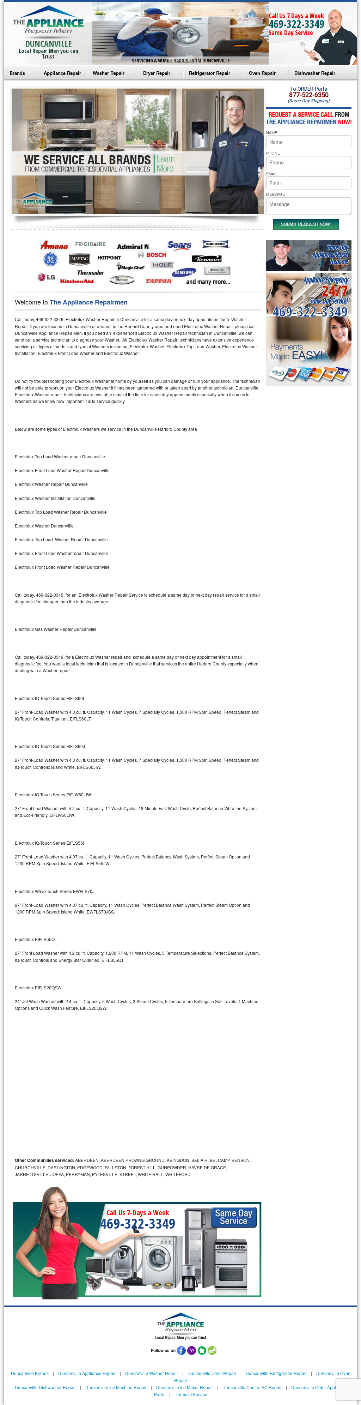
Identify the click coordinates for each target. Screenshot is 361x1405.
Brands (17, 73)
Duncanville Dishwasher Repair (45, 1387)
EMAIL (271, 173)
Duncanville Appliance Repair (87, 1373)
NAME (271, 132)
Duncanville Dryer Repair (212, 1373)
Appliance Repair (62, 73)
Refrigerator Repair (209, 73)
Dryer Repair (156, 73)
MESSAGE (275, 194)
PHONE (273, 153)
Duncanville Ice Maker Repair (184, 1387)
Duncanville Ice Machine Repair (116, 1387)
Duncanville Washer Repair (151, 1373)
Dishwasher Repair (314, 73)
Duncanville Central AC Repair (252, 1387)
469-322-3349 (296, 24)
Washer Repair (108, 73)
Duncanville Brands (30, 1373)
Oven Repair (262, 73)
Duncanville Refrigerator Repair (276, 1373)
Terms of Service (191, 1394)
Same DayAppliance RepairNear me (330, 254)
